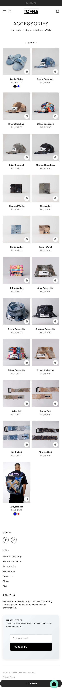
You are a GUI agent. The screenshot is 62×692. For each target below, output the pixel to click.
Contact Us (8, 576)
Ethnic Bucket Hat (16, 370)
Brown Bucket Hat (45, 370)
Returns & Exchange (12, 556)
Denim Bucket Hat (16, 329)
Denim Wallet (16, 247)
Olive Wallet (45, 206)
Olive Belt (16, 411)
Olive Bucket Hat (45, 288)
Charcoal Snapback (45, 165)
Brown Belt (45, 411)
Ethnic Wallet (16, 288)
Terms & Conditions (12, 561)
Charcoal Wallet (17, 206)
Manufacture (9, 571)
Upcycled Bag (16, 506)
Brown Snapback (16, 124)
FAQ (5, 586)
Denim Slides (16, 79)
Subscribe (20, 647)
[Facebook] (6, 540)
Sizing (6, 581)
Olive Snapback (16, 165)
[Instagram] (14, 540)
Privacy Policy (9, 566)
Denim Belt (16, 452)
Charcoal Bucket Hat (45, 329)
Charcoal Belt (45, 452)
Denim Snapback (45, 79)
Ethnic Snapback (45, 124)
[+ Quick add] (26, 71)
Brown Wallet (45, 247)
